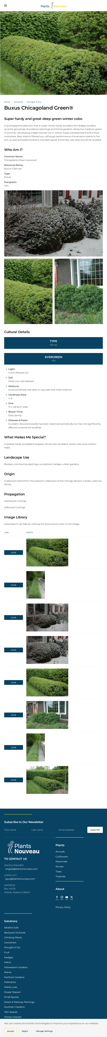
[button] (5, 5)
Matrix (7, 962)
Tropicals (60, 876)
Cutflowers (62, 856)
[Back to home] (53, 5)
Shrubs (60, 866)
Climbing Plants (13, 937)
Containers (10, 942)
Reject (25, 1031)
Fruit (6, 952)
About (60, 889)
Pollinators (10, 982)
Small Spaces (11, 997)
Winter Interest (12, 1017)
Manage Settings (44, 1031)
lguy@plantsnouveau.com (20, 879)
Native (7, 972)
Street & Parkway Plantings (19, 1002)
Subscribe (95, 830)
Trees (59, 871)
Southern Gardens (14, 1007)
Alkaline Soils (11, 927)
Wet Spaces (10, 1012)
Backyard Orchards (14, 932)
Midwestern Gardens (15, 967)
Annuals (60, 851)
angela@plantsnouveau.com (21, 869)
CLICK (13, 552)
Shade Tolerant (12, 992)
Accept (10, 1031)
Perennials (61, 861)
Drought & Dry (12, 947)
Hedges (8, 957)
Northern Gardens (14, 977)
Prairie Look (10, 987)
